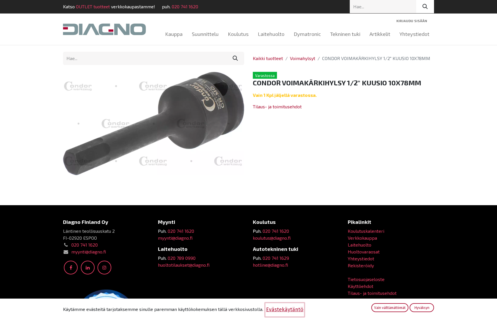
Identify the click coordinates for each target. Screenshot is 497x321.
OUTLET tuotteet (93, 6)
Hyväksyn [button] (421, 308)
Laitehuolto (359, 244)
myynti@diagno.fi (88, 251)
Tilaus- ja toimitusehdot (277, 106)
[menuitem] (173, 34)
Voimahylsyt (302, 58)
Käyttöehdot (360, 286)
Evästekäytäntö (284, 309)
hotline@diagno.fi (270, 265)
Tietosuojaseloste (366, 279)
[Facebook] (71, 267)
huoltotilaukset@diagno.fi (184, 265)
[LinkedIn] (88, 267)
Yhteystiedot (361, 258)
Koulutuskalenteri (366, 231)
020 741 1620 (185, 6)
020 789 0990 (182, 258)
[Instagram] (104, 267)
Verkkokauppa (362, 238)
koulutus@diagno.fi (272, 238)
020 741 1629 (276, 258)
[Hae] (425, 6)
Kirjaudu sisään (411, 21)
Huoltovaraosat (364, 251)
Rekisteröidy (361, 265)
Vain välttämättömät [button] (390, 308)
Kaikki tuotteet (268, 58)
